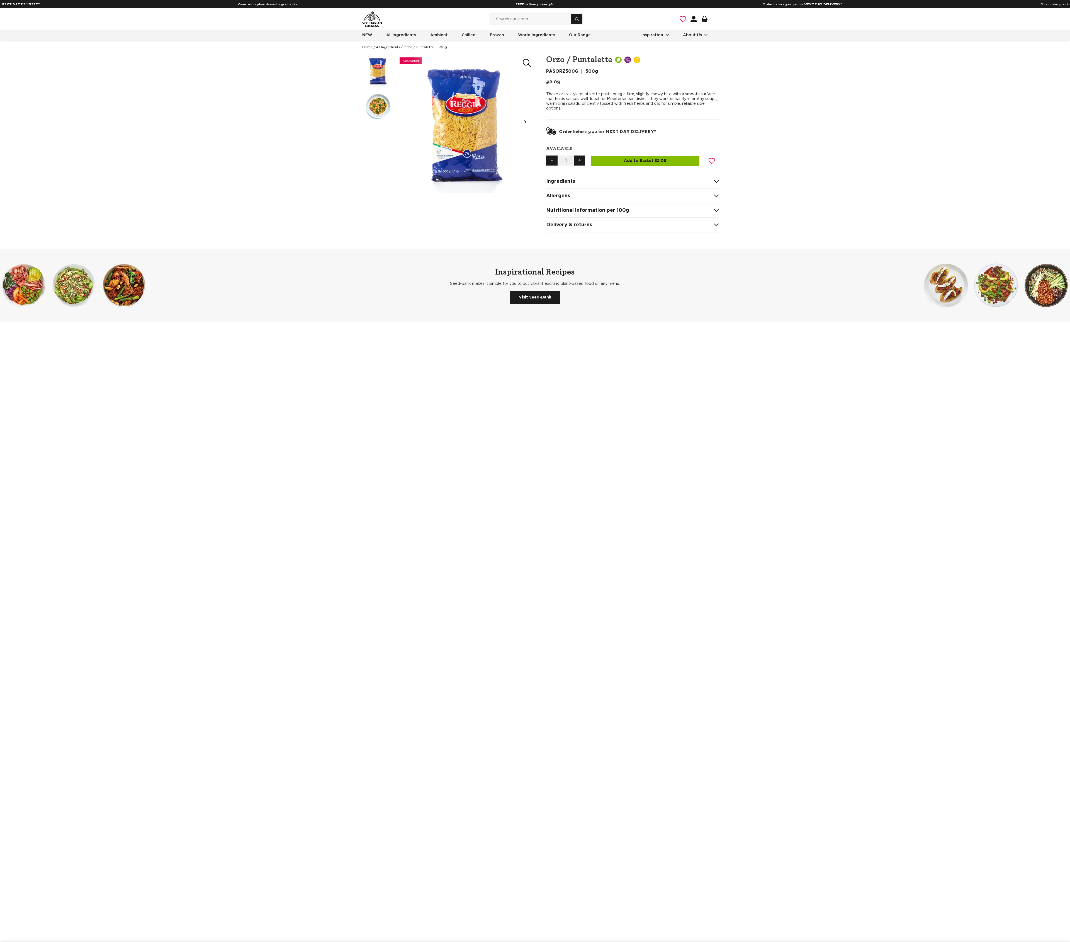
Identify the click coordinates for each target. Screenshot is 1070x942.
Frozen (497, 35)
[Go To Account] (693, 19)
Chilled (469, 35)
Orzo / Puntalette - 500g (425, 47)
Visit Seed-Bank (535, 297)
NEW (367, 35)
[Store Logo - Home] (372, 19)
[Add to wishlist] (712, 161)
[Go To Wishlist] (683, 19)
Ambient (439, 35)
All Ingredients (401, 35)
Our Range (580, 35)
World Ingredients (536, 35)
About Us (692, 35)
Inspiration (652, 35)
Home (367, 47)
